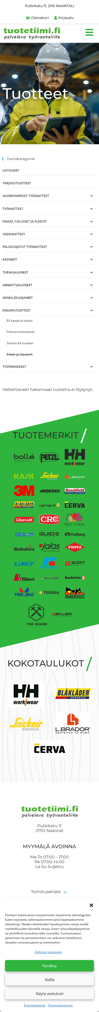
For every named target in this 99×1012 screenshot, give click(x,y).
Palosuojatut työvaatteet (25, 247)
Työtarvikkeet (14, 367)
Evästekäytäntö (34, 1005)
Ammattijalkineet (17, 285)
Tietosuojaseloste (60, 1005)
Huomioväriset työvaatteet (26, 196)
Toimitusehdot (49, 891)
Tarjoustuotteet (17, 183)
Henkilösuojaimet (18, 298)
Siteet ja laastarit (19, 354)
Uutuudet (11, 170)
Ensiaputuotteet (17, 310)
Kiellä (49, 979)
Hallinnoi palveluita (48, 952)
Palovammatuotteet (21, 332)
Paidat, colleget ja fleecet (25, 221)
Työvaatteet (13, 209)
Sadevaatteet (14, 234)
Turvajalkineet (15, 272)
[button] (91, 905)
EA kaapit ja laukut (19, 320)
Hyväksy (49, 965)
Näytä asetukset (49, 993)
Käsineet (10, 259)
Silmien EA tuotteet (20, 343)
